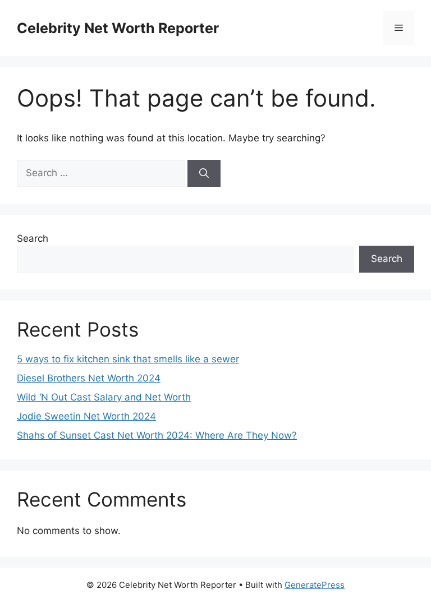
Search (32, 238)
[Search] (204, 173)
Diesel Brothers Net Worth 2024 (89, 378)
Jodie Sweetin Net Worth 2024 (86, 416)
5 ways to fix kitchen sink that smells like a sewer (128, 359)
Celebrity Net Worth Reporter (118, 28)
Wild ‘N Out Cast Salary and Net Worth (104, 397)
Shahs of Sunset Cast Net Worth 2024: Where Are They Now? (157, 435)
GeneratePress (315, 584)
